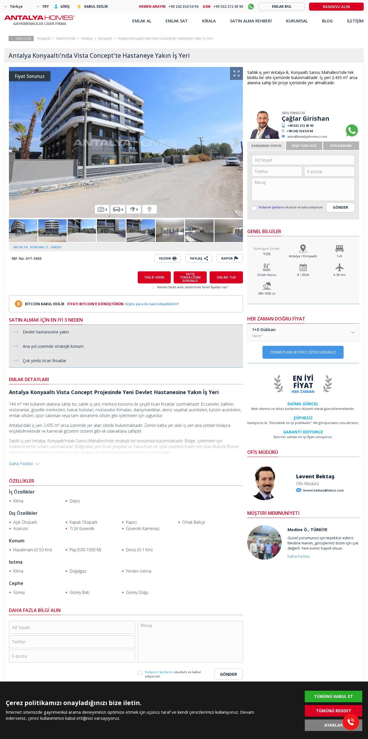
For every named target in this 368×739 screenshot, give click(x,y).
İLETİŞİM (355, 21)
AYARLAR (333, 725)
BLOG (327, 21)
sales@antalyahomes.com (307, 136)
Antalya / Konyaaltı (303, 256)
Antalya (87, 38)
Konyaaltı (105, 38)
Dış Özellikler (23, 513)
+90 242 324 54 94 (300, 131)
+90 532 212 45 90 (300, 125)
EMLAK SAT (177, 21)
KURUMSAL (297, 21)
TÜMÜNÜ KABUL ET (333, 696)
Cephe (16, 583)
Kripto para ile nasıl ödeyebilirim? (152, 304)
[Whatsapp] (352, 136)
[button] (236, 142)
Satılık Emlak (66, 38)
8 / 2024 (303, 274)
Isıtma (15, 562)
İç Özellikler (22, 492)
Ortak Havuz (266, 274)
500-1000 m (266, 293)
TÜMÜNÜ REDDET (333, 710)
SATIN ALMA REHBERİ (251, 21)
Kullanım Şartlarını (272, 207)
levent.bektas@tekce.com (323, 490)
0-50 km (340, 274)
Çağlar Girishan (305, 118)
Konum (16, 541)
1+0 (339, 256)
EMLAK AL (141, 21)
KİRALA (209, 21)
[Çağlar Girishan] (263, 137)
